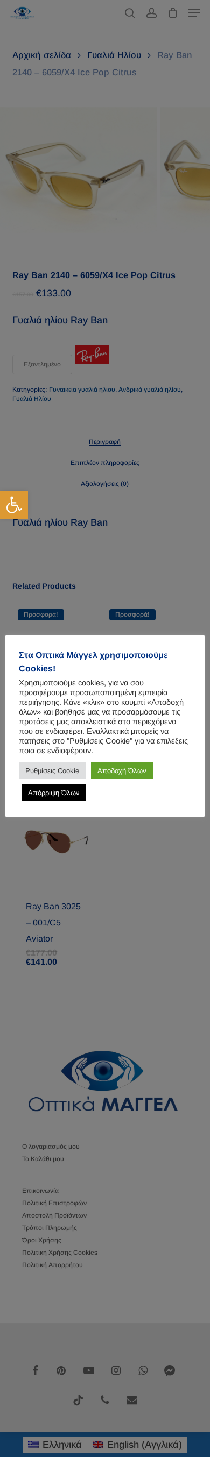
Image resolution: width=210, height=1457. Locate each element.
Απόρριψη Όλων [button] (54, 793)
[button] (14, 505)
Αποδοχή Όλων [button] (121, 771)
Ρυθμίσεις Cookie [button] (52, 771)
